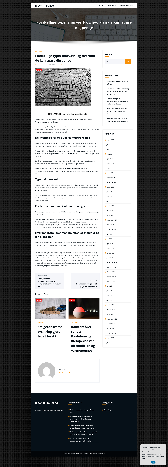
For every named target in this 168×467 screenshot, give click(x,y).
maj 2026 (109, 154)
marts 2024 (110, 248)
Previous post (43, 275)
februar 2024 (110, 253)
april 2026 (109, 159)
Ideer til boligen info (126, 5)
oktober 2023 (110, 272)
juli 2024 (109, 234)
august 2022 (110, 338)
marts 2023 (110, 305)
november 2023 (111, 267)
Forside (101, 5)
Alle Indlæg (112, 5)
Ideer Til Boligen (45, 5)
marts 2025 (110, 206)
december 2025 (111, 178)
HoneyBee (92, 453)
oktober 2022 (110, 328)
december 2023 (111, 262)
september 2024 (111, 229)
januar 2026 (110, 173)
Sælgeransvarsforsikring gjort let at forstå (50, 331)
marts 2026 (110, 163)
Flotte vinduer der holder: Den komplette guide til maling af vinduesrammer (116, 111)
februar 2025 (110, 211)
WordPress (79, 453)
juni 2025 (109, 192)
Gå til (128, 62)
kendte (56, 154)
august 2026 (110, 140)
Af (36, 65)
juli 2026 (109, 145)
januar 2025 (110, 215)
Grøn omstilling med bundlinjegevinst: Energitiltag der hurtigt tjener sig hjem (117, 101)
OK (153, 462)
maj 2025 (109, 196)
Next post (92, 281)
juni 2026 (109, 149)
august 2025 (110, 187)
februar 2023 (110, 310)
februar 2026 (110, 168)
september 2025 (111, 182)
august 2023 (110, 281)
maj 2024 (109, 239)
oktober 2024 (110, 225)
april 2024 (109, 244)
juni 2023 (109, 291)
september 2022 (111, 333)
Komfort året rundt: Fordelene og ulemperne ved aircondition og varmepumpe (117, 91)
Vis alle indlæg (64, 372)
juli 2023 (109, 286)
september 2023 (111, 277)
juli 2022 (109, 343)
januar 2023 (110, 314)
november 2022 (111, 324)
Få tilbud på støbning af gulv (75, 169)
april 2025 (109, 201)
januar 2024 (110, 258)
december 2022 (111, 319)
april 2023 (109, 300)
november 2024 (111, 220)
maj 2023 (109, 295)
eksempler (71, 154)
